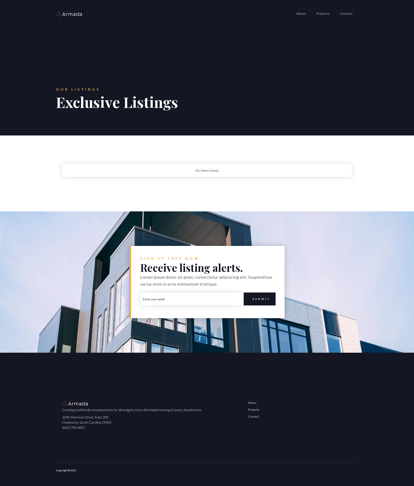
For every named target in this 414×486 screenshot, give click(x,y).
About (301, 13)
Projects (323, 13)
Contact (346, 13)
